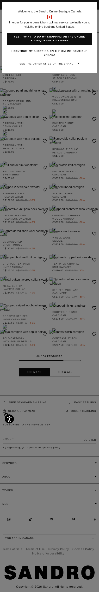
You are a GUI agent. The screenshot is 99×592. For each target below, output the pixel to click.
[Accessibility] (9, 419)
